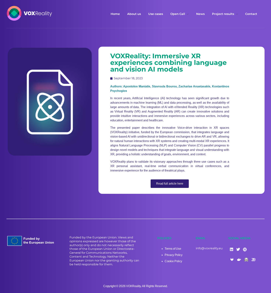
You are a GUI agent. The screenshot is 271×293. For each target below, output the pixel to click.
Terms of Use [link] (173, 248)
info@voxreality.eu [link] (209, 248)
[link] (29, 13)
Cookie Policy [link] (173, 261)
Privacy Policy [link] (174, 254)
